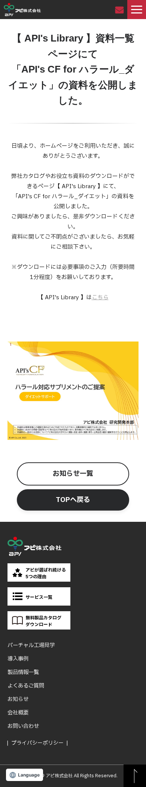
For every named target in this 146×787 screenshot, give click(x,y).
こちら (100, 297)
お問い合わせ (120, 9)
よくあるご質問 (25, 686)
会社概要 (17, 713)
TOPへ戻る (73, 500)
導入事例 (17, 659)
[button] (136, 9)
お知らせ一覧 (73, 474)
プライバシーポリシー (37, 743)
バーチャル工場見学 (31, 645)
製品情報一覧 (23, 672)
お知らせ (17, 699)
